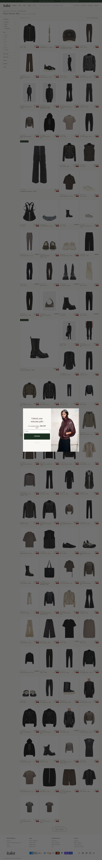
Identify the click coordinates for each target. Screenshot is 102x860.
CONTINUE (37, 436)
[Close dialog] (77, 410)
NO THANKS (37, 442)
